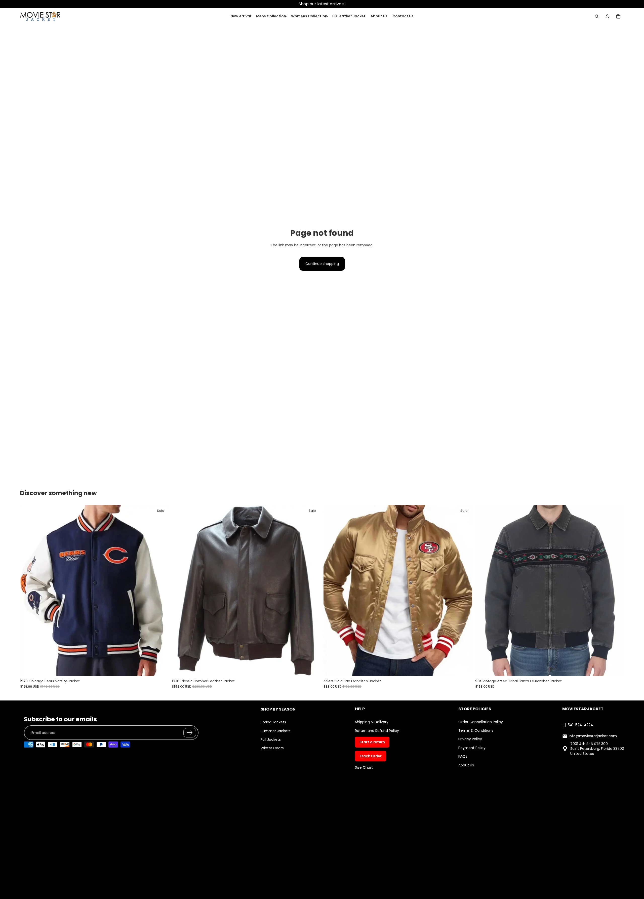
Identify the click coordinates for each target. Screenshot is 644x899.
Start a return (372, 742)
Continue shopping (322, 263)
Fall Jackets (271, 739)
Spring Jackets (273, 722)
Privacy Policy (470, 738)
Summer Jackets (276, 730)
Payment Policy (472, 747)
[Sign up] (189, 732)
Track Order (370, 756)
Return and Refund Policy (377, 730)
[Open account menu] (607, 16)
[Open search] (596, 16)
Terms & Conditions (475, 730)
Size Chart (364, 767)
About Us (466, 765)
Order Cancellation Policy (480, 721)
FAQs (462, 756)
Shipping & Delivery (371, 721)
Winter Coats (272, 748)
